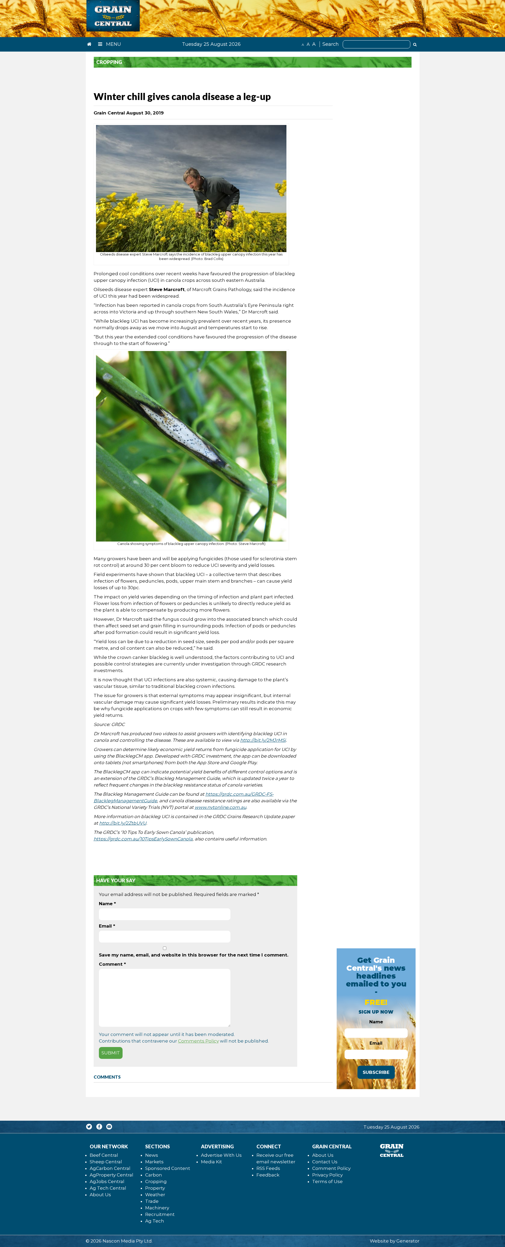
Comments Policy (198, 1041)
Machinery (157, 1207)
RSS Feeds (268, 1168)
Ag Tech (154, 1221)
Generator (408, 1241)
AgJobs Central (107, 1181)
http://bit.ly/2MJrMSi (263, 740)
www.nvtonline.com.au (220, 807)
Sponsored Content (167, 1168)
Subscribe (376, 1072)
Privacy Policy (327, 1175)
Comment (112, 964)
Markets (154, 1161)
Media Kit (211, 1161)
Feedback (267, 1175)
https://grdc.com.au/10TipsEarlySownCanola (143, 839)
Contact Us (324, 1161)
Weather (155, 1194)
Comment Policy (331, 1168)
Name (107, 903)
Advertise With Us (221, 1155)
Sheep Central (106, 1161)
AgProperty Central (111, 1175)
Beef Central (104, 1155)
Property (155, 1188)
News (151, 1155)
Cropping (156, 1181)
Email (107, 926)
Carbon (153, 1175)
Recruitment (160, 1214)
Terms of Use (327, 1181)
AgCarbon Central (110, 1168)
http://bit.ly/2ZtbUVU (122, 823)
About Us (100, 1194)
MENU (113, 44)
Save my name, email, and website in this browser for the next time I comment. (193, 955)
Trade (152, 1201)
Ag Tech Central (108, 1188)
